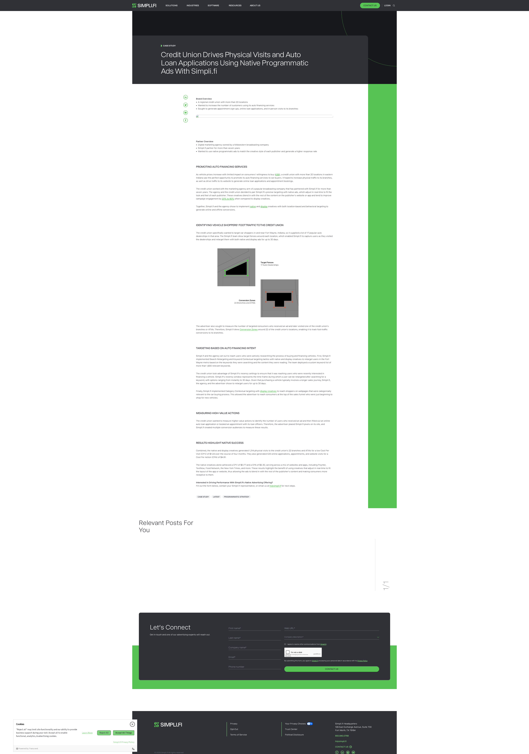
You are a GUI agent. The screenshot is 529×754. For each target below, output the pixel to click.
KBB (277, 174)
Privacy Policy (362, 661)
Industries (193, 5)
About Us (255, 5)
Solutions (172, 5)
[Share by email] (185, 112)
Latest (216, 497)
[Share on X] (185, 105)
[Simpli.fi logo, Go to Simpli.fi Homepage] (144, 5)
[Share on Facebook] (185, 120)
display (264, 206)
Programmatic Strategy (236, 497)
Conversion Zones (249, 329)
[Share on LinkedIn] (185, 97)
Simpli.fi (323, 644)
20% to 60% (228, 198)
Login (387, 5)
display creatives (268, 391)
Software (213, 5)
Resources (235, 5)
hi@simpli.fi (275, 485)
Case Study (203, 497)
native (253, 206)
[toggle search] (394, 5)
